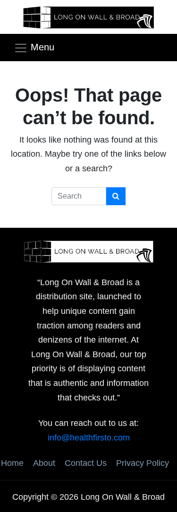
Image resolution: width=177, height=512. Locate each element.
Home (12, 463)
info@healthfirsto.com (89, 437)
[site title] (89, 251)
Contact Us (86, 463)
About (44, 463)
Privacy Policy (142, 463)
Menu (42, 47)
